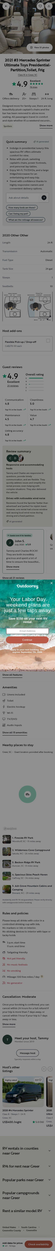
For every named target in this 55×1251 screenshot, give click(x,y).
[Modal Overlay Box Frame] (27, 626)
